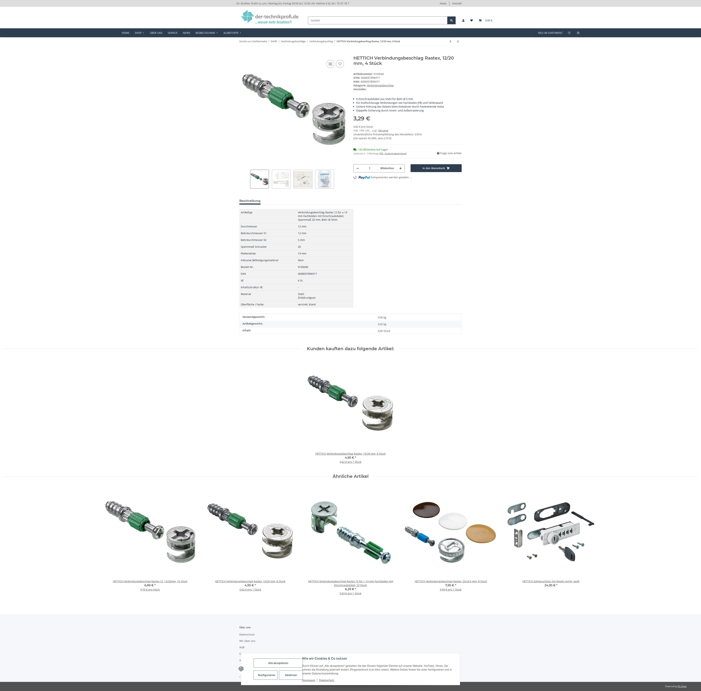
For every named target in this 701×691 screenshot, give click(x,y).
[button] (463, 20)
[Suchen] (451, 20)
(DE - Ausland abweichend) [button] (393, 153)
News (443, 3)
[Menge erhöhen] (401, 168)
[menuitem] (125, 32)
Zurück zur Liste (247, 41)
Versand (383, 130)
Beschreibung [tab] (250, 201)
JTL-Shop (682, 686)
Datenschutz (326, 680)
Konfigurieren (266, 675)
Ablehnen (291, 675)
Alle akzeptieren (278, 663)
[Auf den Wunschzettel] (340, 64)
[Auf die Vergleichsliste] (330, 64)
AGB (241, 647)
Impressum (308, 680)
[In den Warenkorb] (242, 54)
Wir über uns (247, 641)
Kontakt (457, 3)
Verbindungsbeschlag (380, 85)
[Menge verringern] (358, 168)
